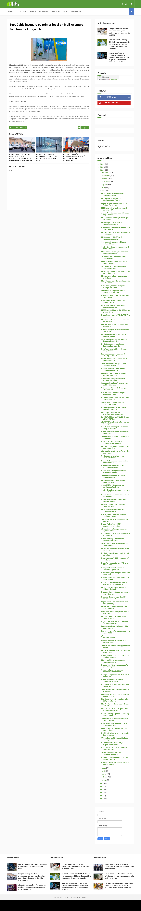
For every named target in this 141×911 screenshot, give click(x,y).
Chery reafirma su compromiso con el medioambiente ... (115, 656)
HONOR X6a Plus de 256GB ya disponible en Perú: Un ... (112, 744)
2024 (102, 170)
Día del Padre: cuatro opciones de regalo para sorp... (113, 515)
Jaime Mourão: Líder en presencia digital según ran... (113, 257)
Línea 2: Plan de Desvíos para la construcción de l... (112, 194)
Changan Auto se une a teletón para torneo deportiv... (114, 724)
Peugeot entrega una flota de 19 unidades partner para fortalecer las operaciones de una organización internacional (20, 157)
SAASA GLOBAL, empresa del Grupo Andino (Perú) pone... (114, 204)
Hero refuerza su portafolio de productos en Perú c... (112, 467)
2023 (102, 784)
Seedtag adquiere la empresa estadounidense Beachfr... (112, 671)
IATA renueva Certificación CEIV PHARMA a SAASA (112, 510)
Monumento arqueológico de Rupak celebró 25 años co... (114, 253)
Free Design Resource (79, 897)
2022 (102, 787)
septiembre (106, 182)
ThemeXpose (66, 897)
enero (104, 780)
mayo (104, 768)
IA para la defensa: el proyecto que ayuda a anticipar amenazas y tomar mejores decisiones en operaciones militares (119, 57)
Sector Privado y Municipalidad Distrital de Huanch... (112, 403)
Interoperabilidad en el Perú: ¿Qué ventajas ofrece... (113, 641)
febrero (105, 777)
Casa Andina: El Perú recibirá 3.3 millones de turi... (113, 301)
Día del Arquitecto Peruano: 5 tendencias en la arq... (112, 680)
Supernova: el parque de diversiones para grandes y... (114, 603)
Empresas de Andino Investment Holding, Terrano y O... (113, 355)
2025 (102, 167)
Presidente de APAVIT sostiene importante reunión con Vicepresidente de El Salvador (119, 866)
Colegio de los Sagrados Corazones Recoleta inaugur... (114, 758)
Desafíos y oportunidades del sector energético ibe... (114, 350)
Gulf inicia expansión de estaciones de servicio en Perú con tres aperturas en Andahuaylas (74, 157)
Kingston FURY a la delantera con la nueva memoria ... (114, 262)
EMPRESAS (23, 127)
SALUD (65, 11)
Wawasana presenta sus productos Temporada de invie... (114, 340)
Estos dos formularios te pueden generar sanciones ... (113, 306)
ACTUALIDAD (14, 127)
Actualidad (20, 11)
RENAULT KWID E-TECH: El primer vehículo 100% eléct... (113, 374)
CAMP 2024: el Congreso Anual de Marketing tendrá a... (113, 471)
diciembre (106, 173)
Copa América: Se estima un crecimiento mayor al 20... (111, 442)
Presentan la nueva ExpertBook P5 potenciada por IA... (113, 598)
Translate (113, 80)
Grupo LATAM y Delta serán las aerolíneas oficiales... (112, 486)
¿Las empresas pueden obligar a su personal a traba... (114, 637)
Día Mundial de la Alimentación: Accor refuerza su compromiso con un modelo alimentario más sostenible (119, 885)
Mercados (55, 11)
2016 (102, 796)
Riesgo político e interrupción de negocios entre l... (113, 661)
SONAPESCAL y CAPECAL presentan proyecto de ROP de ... (114, 710)
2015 (102, 799)
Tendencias (76, 11)
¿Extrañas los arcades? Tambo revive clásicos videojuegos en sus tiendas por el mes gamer (32, 887)
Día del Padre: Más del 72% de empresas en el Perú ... (112, 525)
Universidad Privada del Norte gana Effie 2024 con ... (114, 389)
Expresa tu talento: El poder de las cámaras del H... (113, 617)
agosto (104, 185)
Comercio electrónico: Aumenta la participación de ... (113, 500)
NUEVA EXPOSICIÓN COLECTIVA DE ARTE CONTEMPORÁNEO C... (114, 583)
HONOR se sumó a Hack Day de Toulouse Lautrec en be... (112, 345)
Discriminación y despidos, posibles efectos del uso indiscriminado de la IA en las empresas (119, 876)
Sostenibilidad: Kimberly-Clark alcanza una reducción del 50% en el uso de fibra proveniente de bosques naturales (119, 44)
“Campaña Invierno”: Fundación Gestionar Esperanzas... (112, 569)
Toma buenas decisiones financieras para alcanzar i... (114, 719)
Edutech (32, 11)
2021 (102, 790)
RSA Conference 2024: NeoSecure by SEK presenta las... (114, 700)
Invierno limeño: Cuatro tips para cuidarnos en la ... (113, 505)
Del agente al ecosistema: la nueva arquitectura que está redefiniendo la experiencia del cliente (47, 157)
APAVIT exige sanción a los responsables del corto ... (111, 753)
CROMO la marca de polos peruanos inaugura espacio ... (114, 428)
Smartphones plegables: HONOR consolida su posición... (113, 291)
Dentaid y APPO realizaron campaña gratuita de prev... (114, 666)
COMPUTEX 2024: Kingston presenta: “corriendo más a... (115, 622)
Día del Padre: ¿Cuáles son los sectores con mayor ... (112, 539)
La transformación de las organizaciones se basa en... (112, 413)
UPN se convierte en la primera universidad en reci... (112, 457)
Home (10, 11)
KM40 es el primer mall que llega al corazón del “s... (114, 209)
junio (104, 191)
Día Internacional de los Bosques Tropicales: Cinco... (113, 394)
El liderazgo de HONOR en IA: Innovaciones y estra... (111, 223)
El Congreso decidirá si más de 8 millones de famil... (113, 588)
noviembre (106, 176)
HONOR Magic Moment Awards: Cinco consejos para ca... (115, 398)
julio (103, 188)
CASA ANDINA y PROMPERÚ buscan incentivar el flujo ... (114, 748)
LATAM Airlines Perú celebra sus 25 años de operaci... (114, 360)
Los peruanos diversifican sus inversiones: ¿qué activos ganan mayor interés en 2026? (76, 866)
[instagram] (125, 4)
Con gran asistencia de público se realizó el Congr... (113, 243)
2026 (102, 164)
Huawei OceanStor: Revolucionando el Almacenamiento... (115, 578)
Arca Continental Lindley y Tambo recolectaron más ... (113, 364)
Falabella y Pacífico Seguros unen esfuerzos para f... (113, 481)
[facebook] (122, 4)
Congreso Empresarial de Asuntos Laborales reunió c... (114, 408)
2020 (102, 793)
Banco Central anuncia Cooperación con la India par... (114, 627)
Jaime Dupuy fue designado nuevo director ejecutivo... (113, 267)
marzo (104, 774)
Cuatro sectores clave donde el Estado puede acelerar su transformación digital (32, 866)
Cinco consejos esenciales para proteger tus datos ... (113, 287)
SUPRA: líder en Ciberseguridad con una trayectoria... (114, 739)
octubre (105, 179)
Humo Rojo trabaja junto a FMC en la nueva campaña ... (114, 564)
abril (103, 771)
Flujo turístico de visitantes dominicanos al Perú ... (111, 199)
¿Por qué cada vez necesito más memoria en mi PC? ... (113, 476)
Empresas (43, 11)
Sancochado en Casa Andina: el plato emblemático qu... (114, 384)
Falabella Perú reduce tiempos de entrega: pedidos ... (113, 335)
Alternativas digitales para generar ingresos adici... (114, 530)
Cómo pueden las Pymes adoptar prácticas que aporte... (113, 369)
